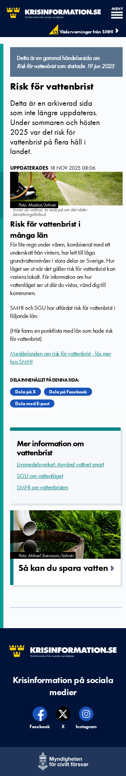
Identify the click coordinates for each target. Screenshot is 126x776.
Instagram (86, 726)
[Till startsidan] (50, 13)
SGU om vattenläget (40, 476)
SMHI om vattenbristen (42, 487)
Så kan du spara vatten (63, 568)
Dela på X (25, 392)
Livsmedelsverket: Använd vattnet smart (60, 464)
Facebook (40, 726)
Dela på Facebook (68, 392)
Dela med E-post (32, 403)
